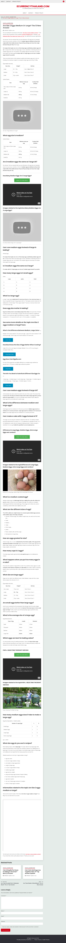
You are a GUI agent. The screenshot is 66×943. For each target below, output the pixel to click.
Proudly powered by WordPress (24, 939)
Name (2, 911)
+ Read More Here (9, 354)
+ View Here (8, 340)
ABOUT (3, 1)
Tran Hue (12, 30)
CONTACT (8, 1)
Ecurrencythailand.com (33, 6)
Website (3, 921)
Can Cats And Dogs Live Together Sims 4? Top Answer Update (33, 871)
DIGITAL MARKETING (8, 23)
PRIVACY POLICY (16, 1)
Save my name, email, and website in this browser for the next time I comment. (20, 926)
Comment (3, 895)
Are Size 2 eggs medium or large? (30, 32)
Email (2, 916)
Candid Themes (46, 939)
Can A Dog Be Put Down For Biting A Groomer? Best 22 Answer (10, 871)
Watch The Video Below (22, 180)
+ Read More (8, 368)
